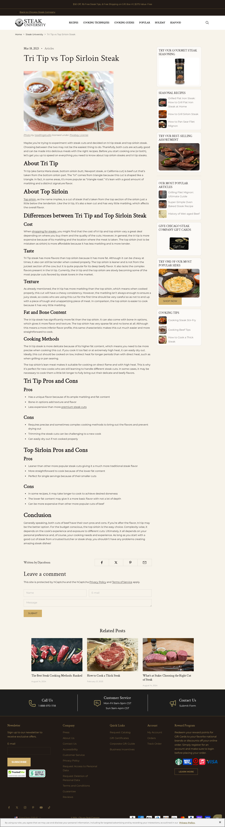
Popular (144, 22)
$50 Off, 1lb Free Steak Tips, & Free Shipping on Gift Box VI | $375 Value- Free (112, 4)
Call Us (47, 700)
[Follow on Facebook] (9, 807)
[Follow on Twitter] (17, 807)
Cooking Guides (124, 22)
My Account (154, 732)
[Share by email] (144, 562)
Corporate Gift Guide (122, 743)
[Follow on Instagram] (25, 807)
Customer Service (74, 755)
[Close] (220, 822)
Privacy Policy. (187, 822)
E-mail (11, 743)
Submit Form (187, 705)
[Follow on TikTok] (49, 807)
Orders (151, 738)
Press (66, 732)
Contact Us (187, 700)
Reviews (68, 797)
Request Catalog (120, 732)
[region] (112, 822)
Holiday (160, 22)
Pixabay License (79, 135)
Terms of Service (122, 582)
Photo (27, 135)
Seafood (175, 22)
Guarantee (69, 791)
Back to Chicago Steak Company (37, 12)
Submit (32, 613)
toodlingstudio (43, 135)
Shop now (170, 301)
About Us (68, 738)
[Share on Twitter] (116, 562)
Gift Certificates (119, 738)
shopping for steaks (44, 231)
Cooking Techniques (96, 22)
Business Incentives (122, 749)
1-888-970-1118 (47, 705)
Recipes (73, 22)
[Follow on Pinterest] (33, 807)
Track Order (154, 743)
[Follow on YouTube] (41, 807)
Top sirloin (30, 199)
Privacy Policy (97, 582)
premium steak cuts (74, 407)
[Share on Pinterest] (130, 562)
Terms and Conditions (76, 785)
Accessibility (70, 749)
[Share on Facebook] (102, 562)
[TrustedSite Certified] (16, 773)
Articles (49, 48)
